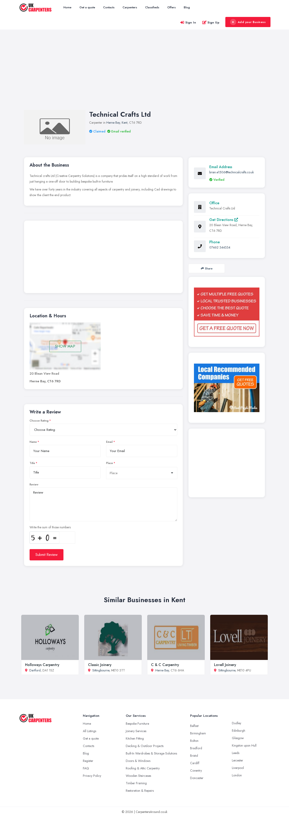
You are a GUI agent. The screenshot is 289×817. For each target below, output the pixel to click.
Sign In (190, 22)
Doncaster (196, 778)
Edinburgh (238, 730)
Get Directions (221, 219)
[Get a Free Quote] (226, 312)
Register (88, 761)
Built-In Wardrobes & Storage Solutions (151, 753)
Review (34, 485)
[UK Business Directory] (226, 388)
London (237, 775)
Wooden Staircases (138, 775)
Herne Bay (113, 122)
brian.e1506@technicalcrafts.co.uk (231, 172)
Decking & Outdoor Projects (144, 746)
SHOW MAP (65, 346)
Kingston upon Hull (244, 745)
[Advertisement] (144, 74)
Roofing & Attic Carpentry (143, 768)
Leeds (235, 753)
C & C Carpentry (165, 664)
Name (33, 442)
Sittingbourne (100, 670)
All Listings (89, 731)
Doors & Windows (138, 761)
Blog (187, 7)
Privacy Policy (92, 775)
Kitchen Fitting (135, 738)
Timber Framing (136, 783)
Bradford (196, 748)
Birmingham (198, 733)
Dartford (35, 670)
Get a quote (87, 7)
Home (67, 7)
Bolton (194, 740)
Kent (124, 122)
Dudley (236, 723)
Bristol (194, 755)
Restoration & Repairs (140, 790)
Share (208, 268)
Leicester (237, 760)
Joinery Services (136, 731)
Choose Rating (39, 421)
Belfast (194, 726)
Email (109, 442)
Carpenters (130, 7)
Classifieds (152, 7)
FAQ (86, 768)
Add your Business (252, 22)
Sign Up (213, 22)
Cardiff (194, 763)
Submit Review (46, 554)
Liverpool (238, 768)
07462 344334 (219, 247)
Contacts (108, 7)
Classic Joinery (100, 664)
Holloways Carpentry (42, 664)
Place (109, 463)
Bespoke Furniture (137, 723)
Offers (171, 7)
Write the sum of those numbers (50, 527)
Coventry (196, 770)
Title (32, 463)
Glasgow (238, 738)
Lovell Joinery (225, 664)
